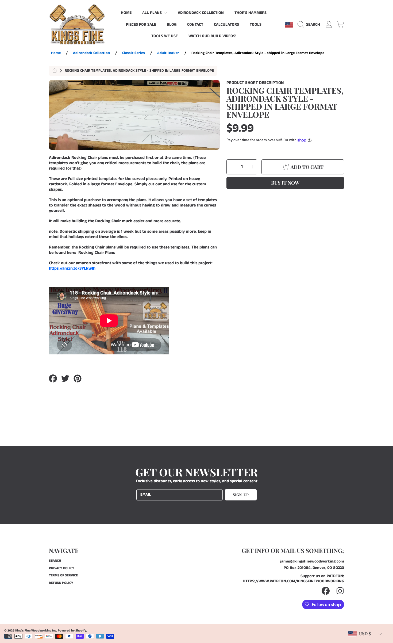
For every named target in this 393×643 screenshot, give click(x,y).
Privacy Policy (61, 568)
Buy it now (285, 182)
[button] (310, 24)
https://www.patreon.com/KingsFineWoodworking (293, 581)
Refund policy (61, 582)
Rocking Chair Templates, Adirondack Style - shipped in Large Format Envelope (139, 70)
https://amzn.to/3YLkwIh (72, 268)
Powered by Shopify (72, 630)
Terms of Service (63, 575)
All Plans (152, 13)
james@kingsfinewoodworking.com (312, 561)
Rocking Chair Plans (96, 253)
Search (55, 560)
